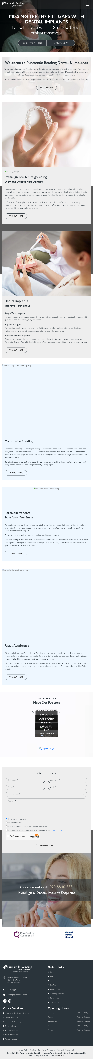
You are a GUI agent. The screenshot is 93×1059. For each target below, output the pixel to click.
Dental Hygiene (11, 1039)
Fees (51, 977)
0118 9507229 (11, 990)
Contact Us (54, 998)
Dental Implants (11, 1018)
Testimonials (55, 989)
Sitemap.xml (69, 1050)
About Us (53, 981)
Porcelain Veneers (12, 1030)
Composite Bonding (13, 1022)
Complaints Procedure (46, 1050)
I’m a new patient (15, 823)
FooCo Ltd (61, 1055)
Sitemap (60, 1050)
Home (52, 972)
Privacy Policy (56, 830)
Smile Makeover (11, 1026)
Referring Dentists (57, 994)
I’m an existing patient (17, 819)
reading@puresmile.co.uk (17, 995)
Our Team (54, 985)
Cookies (33, 1050)
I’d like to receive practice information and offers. (27, 826)
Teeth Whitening (11, 1035)
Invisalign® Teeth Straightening (17, 1013)
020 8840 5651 (62, 887)
